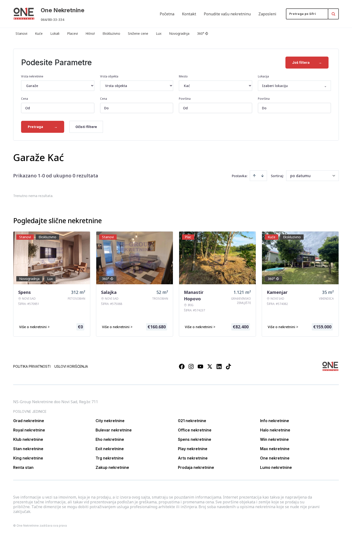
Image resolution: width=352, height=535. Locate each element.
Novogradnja (179, 33)
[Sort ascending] (254, 175)
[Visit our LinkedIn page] (219, 366)
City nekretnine (110, 420)
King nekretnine (28, 458)
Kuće (39, 33)
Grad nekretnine (28, 420)
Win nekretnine (274, 439)
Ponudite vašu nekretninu (227, 14)
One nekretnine (275, 458)
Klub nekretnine (28, 439)
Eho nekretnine (110, 439)
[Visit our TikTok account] (228, 366)
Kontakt (189, 14)
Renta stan (23, 467)
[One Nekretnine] (24, 14)
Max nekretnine (275, 448)
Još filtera (307, 62)
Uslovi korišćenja (71, 366)
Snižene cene (138, 33)
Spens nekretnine (194, 439)
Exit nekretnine (110, 448)
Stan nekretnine (28, 448)
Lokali (54, 33)
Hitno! (90, 33)
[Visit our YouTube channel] (200, 366)
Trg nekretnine (110, 458)
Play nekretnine (192, 448)
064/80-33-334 (52, 19)
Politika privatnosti (32, 366)
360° (200, 33)
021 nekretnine (192, 420)
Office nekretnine (194, 430)
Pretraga (42, 126)
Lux (158, 33)
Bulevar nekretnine (114, 430)
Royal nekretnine (29, 430)
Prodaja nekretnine (196, 467)
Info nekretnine (274, 420)
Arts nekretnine (193, 458)
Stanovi (21, 33)
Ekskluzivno (111, 33)
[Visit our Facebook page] (182, 366)
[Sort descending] (262, 175)
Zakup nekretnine (112, 467)
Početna (167, 14)
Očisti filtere (86, 126)
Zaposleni (267, 14)
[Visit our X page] (210, 366)
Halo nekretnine (275, 430)
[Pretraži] (333, 13)
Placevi (72, 33)
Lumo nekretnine (276, 467)
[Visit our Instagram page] (191, 366)
